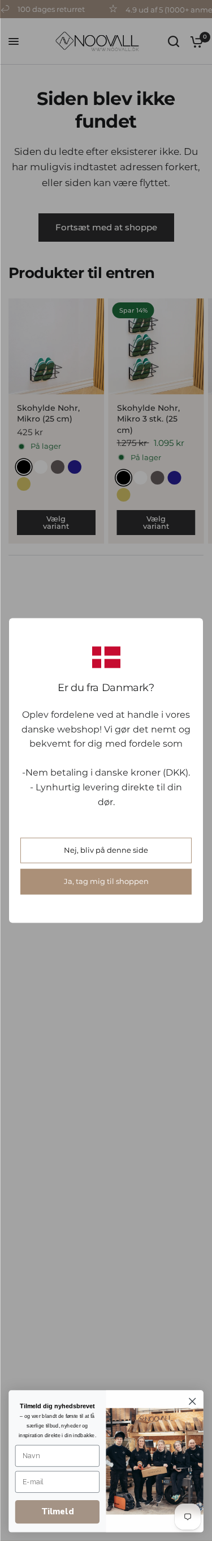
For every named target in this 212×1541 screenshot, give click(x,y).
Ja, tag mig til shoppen (106, 881)
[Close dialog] (192, 1401)
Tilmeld (57, 1512)
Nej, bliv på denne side (106, 850)
